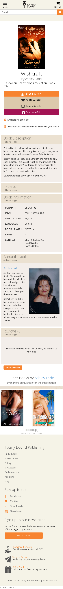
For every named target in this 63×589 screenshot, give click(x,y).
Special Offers (11, 458)
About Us (9, 476)
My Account (10, 467)
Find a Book (11, 453)
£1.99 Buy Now (33, 93)
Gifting (8, 463)
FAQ (7, 481)
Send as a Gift (33, 112)
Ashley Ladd (33, 79)
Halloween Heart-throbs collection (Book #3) (29, 84)
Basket (57, 7)
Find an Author (12, 472)
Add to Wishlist (33, 99)
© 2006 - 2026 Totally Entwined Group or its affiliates (31, 580)
